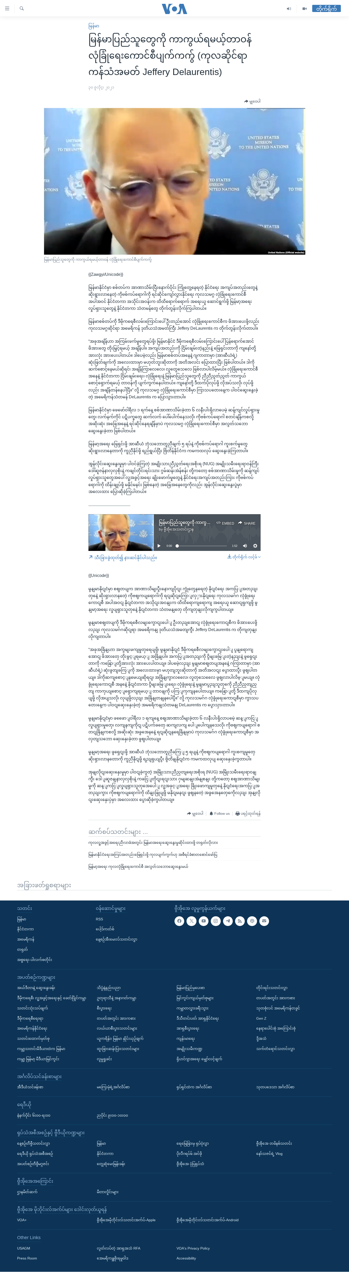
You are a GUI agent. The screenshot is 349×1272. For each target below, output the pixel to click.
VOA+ (22, 1220)
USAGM (23, 1248)
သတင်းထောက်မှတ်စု (33, 1038)
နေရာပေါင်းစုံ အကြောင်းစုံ (276, 1029)
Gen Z (261, 1018)
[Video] (304, 9)
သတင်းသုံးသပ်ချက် (32, 1008)
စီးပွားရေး (104, 1008)
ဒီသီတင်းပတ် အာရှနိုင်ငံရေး (198, 1018)
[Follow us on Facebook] (179, 921)
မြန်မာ (93, 26)
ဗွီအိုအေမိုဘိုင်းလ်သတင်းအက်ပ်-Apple (126, 1220)
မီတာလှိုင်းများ (108, 1192)
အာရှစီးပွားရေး (188, 1029)
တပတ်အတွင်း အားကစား (116, 1018)
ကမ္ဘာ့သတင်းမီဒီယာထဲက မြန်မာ (41, 1049)
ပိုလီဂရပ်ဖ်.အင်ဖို (189, 1154)
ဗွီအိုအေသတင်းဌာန (179, 529)
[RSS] (240, 921)
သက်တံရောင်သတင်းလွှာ (275, 1049)
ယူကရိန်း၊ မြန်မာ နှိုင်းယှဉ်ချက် (120, 1038)
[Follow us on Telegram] (228, 921)
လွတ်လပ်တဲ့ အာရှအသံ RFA (118, 1248)
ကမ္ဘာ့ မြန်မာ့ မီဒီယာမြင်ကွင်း (38, 1059)
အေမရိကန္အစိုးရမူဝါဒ (112, 1258)
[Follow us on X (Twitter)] (191, 921)
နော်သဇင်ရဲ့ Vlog (269, 1154)
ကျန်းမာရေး (186, 1038)
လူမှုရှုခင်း (104, 1059)
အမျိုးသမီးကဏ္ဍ (189, 1049)
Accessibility (186, 1258)
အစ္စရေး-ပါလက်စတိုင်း (34, 960)
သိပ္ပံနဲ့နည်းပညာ (109, 988)
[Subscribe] (264, 921)
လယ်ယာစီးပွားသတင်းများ (117, 1029)
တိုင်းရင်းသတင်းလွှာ (271, 988)
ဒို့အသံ (261, 1038)
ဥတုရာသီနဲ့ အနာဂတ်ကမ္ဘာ (116, 998)
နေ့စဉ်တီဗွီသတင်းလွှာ (33, 1143)
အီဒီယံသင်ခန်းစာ (30, 1087)
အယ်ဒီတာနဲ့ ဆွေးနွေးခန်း (36, 988)
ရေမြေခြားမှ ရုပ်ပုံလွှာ (193, 1143)
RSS (99, 919)
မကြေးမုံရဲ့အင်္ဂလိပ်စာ (113, 1087)
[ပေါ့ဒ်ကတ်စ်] (252, 921)
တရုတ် (22, 949)
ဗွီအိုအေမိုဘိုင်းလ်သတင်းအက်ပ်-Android (208, 1220)
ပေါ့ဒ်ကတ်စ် (105, 929)
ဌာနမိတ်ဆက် (27, 1192)
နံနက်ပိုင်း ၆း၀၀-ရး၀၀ (33, 1115)
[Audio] (289, 9)
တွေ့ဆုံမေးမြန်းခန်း (111, 1164)
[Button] (252, 101)
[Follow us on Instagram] (215, 921)
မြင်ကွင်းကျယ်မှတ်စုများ (195, 998)
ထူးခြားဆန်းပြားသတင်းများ (118, 1049)
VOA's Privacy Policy (193, 1248)
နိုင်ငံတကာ (25, 929)
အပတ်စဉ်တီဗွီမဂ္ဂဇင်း (33, 1164)
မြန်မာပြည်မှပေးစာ (191, 988)
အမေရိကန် (25, 939)
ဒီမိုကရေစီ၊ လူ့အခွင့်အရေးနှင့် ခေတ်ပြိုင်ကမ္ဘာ (51, 998)
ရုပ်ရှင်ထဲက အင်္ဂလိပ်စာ (194, 1087)
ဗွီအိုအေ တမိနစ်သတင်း (274, 1143)
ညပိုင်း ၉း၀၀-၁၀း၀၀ (112, 1115)
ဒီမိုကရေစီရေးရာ (30, 1018)
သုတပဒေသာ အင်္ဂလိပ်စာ (275, 1087)
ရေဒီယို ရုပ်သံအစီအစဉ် (35, 1154)
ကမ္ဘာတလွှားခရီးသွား (192, 1008)
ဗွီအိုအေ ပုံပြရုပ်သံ (190, 1164)
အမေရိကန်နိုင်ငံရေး (32, 1029)
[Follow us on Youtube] (203, 921)
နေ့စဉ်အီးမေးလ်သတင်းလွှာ (116, 939)
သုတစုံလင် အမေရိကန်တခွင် (278, 1008)
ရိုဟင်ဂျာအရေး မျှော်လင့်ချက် (199, 1059)
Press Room (27, 1258)
